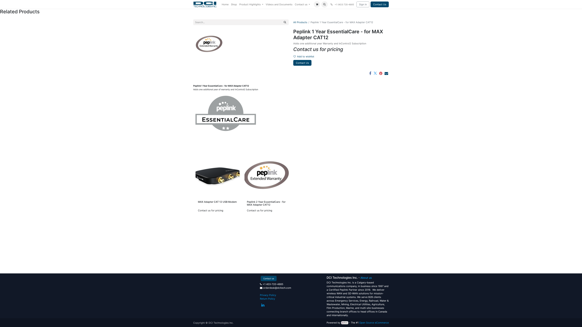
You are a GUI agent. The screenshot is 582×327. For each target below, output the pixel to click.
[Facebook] (370, 73)
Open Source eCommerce (374, 322)
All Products (300, 22)
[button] (324, 4)
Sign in (363, 4)
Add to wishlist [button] (305, 56)
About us (366, 277)
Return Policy (267, 298)
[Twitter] (375, 73)
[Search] (285, 22)
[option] (291, 184)
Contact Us (379, 4)
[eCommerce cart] (317, 4)
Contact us (268, 278)
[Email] (386, 73)
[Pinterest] (380, 73)
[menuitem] (225, 4)
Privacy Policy (268, 295)
